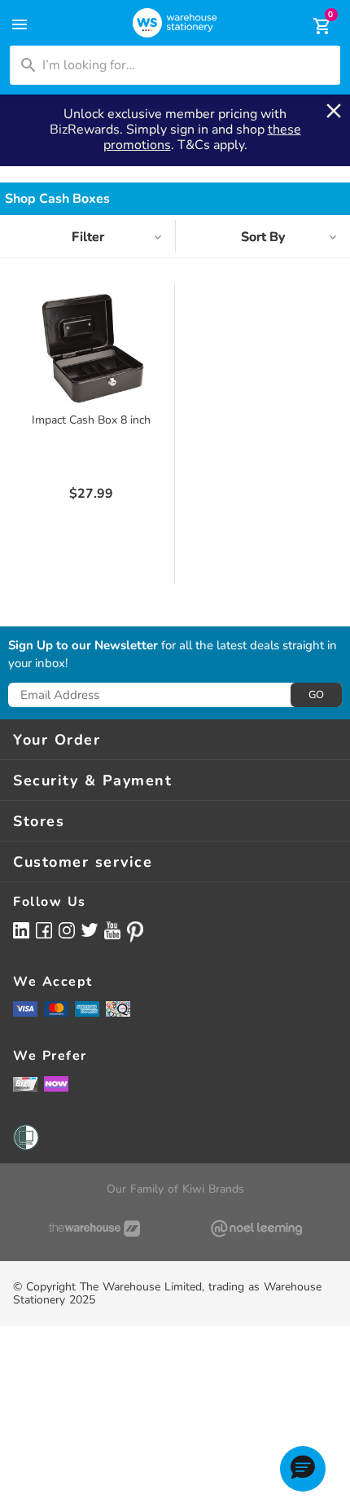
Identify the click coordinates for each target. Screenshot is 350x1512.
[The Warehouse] (94, 1228)
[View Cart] (310, 26)
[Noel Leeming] (256, 1228)
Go (316, 695)
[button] (303, 1469)
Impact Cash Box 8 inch (91, 420)
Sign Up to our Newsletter (83, 646)
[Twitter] (89, 929)
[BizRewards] (25, 1083)
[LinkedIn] (21, 929)
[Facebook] (44, 929)
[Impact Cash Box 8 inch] (91, 348)
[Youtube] (112, 930)
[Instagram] (67, 929)
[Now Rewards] (56, 1083)
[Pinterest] (135, 932)
